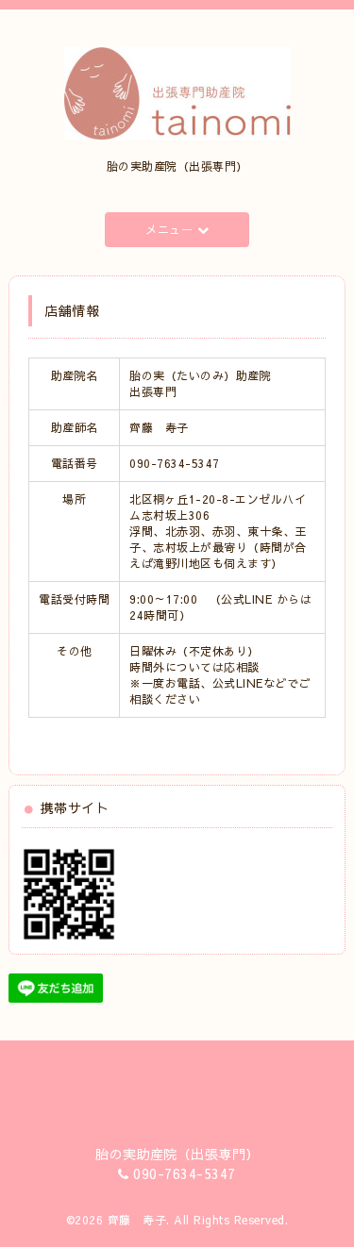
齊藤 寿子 (137, 1219)
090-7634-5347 (184, 1173)
